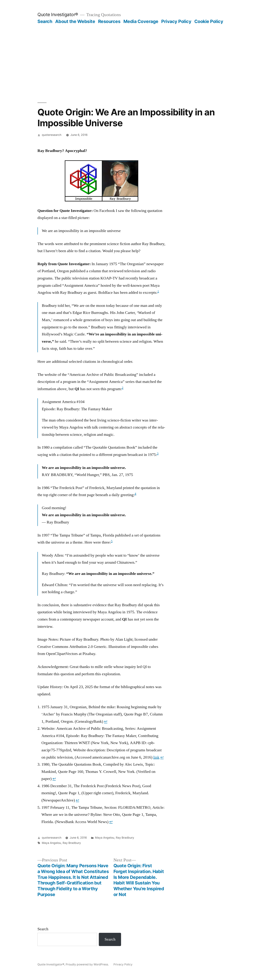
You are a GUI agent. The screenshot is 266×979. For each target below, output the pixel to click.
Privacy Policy (176, 21)
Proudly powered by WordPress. (87, 964)
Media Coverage (140, 21)
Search (44, 21)
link (156, 757)
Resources (109, 21)
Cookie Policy (208, 21)
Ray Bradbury (125, 837)
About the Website (75, 21)
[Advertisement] (133, 51)
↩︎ (105, 721)
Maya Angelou (104, 837)
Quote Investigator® (57, 14)
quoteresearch (51, 135)
